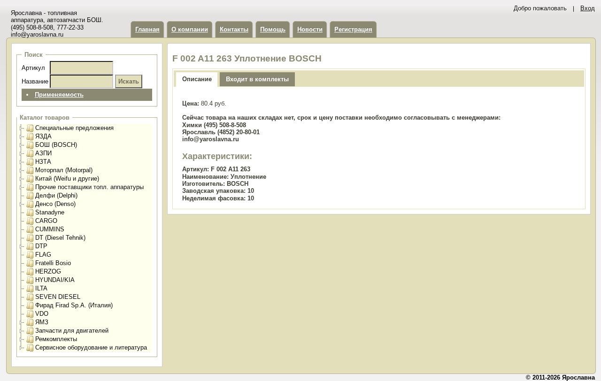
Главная (147, 29)
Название (35, 81)
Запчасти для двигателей (71, 330)
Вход (587, 8)
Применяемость (59, 94)
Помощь (272, 29)
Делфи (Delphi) (56, 195)
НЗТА (43, 161)
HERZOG (48, 271)
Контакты (234, 29)
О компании (189, 29)
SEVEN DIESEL (57, 296)
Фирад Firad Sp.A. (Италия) (74, 305)
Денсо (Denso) (55, 203)
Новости (310, 29)
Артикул (33, 67)
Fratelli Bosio (53, 263)
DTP (41, 246)
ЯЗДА (43, 136)
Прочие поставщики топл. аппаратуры (89, 186)
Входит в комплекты (257, 79)
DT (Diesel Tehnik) (60, 237)
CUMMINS (49, 229)
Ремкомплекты (56, 339)
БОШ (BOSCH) (56, 144)
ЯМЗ (41, 322)
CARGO (46, 220)
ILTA (41, 288)
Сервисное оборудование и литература (91, 347)
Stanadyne (49, 212)
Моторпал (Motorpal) (63, 170)
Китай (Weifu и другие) (67, 178)
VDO (41, 313)
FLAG (43, 254)
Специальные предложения (74, 127)
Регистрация (353, 29)
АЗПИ (43, 153)
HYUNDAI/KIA (55, 279)
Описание (197, 79)
